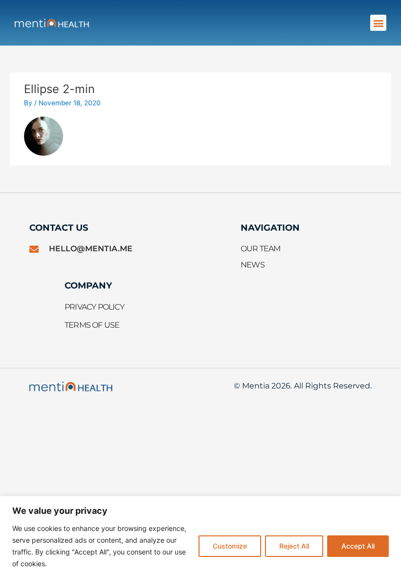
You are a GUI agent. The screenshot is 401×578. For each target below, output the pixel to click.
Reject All (294, 546)
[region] (200, 537)
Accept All (358, 546)
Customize (230, 546)
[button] (378, 23)
